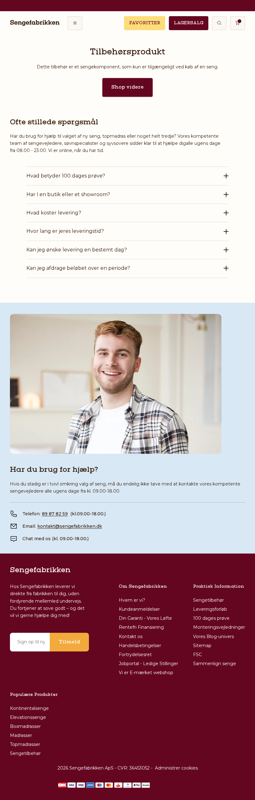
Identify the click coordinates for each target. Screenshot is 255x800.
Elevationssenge (28, 717)
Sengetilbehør (208, 600)
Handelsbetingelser (140, 645)
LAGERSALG (188, 23)
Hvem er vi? (132, 600)
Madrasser (21, 735)
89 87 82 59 (55, 514)
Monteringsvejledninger (219, 627)
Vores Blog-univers (213, 636)
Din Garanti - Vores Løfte (145, 618)
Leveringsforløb (210, 609)
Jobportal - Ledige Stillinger (148, 663)
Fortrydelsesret (135, 654)
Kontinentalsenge (29, 708)
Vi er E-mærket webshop (146, 672)
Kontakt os (130, 636)
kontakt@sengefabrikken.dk (69, 526)
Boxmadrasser (25, 726)
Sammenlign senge (214, 663)
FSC (197, 654)
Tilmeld (69, 642)
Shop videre (127, 87)
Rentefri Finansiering (141, 627)
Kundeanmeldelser (139, 609)
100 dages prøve (211, 618)
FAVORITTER (144, 23)
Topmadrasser (25, 744)
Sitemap (202, 645)
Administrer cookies (176, 768)
